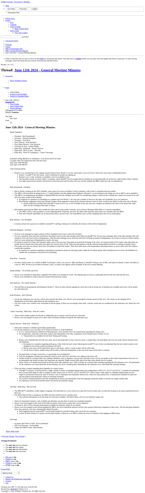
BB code (8, 457)
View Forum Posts (16, 106)
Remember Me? (14, 13)
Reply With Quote (12, 431)
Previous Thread (8, 436)
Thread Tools (9, 76)
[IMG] (7, 461)
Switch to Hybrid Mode (18, 94)
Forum (7, 21)
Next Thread (19, 436)
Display (7, 87)
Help (7, 6)
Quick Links (14, 31)
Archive (8, 481)
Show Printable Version (18, 81)
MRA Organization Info (14, 49)
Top (6, 483)
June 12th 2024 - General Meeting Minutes (47, 70)
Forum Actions (15, 27)
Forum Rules (5, 469)
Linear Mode (14, 92)
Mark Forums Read (21, 29)
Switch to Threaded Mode (19, 96)
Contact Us (9, 477)
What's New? (10, 18)
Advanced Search (11, 41)
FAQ (12, 23)
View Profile (14, 104)
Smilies (8, 459)
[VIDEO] (8, 463)
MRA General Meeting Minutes (16, 51)
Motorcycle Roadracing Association (18, 479)
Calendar (13, 25)
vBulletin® (14, 489)
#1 (18, 100)
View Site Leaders (21, 33)
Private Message (16, 108)
